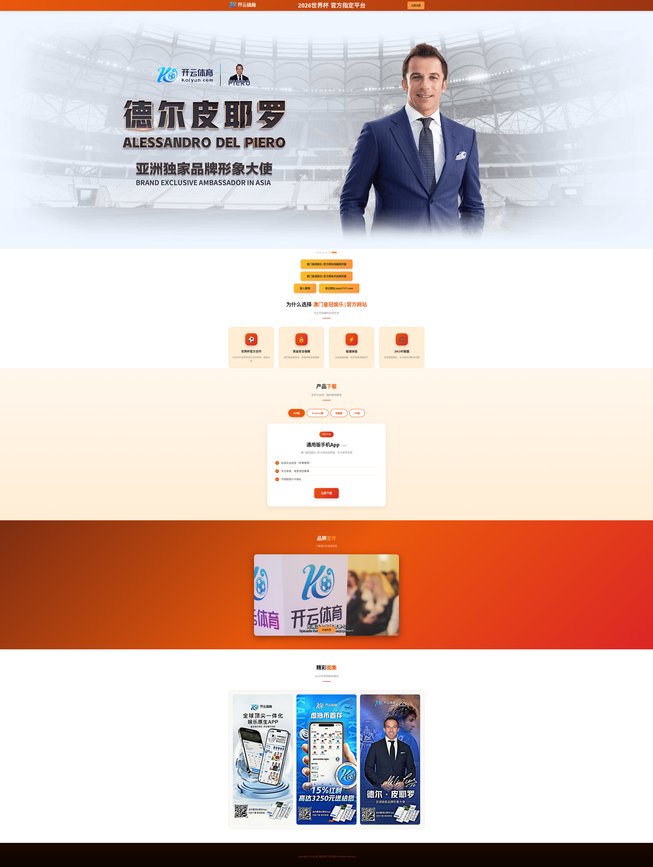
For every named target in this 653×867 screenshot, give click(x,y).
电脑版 (338, 413)
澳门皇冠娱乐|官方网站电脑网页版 (326, 264)
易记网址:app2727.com (339, 288)
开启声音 (326, 630)
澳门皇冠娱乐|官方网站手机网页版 (326, 276)
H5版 (357, 413)
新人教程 (305, 288)
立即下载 (326, 493)
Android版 (317, 413)
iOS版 (296, 413)
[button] (305, 821)
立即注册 (416, 5)
